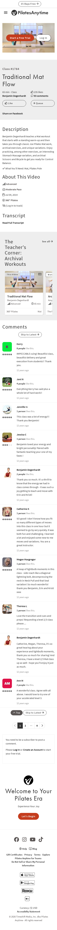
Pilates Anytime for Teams (28, 858)
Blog (34, 848)
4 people (21, 383)
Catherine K (23, 508)
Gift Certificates (14, 854)
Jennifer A (22, 406)
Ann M (20, 680)
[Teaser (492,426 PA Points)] (7, 389)
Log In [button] (43, 37)
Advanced (11, 184)
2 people (21, 474)
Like (10, 103)
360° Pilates (11, 200)
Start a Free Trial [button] (20, 37)
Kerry (20, 344)
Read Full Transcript (13, 222)
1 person (21, 411)
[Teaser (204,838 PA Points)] (7, 519)
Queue (39, 103)
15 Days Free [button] (28, 3)
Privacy (28, 854)
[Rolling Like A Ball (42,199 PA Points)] (7, 444)
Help (24, 848)
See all (46, 241)
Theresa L (22, 606)
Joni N (20, 379)
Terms (37, 854)
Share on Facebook (12, 113)
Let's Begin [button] (28, 816)
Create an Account (33, 749)
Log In (16, 749)
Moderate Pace (14, 189)
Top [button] (17, 712)
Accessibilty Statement (28, 911)
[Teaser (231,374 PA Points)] (7, 690)
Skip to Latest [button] (29, 334)
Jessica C (21, 434)
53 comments (41, 95)
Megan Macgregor (26, 559)
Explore (46, 854)
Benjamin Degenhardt (14, 95)
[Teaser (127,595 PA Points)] (7, 354)
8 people (21, 348)
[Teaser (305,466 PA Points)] (7, 569)
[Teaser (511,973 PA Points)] (7, 417)
